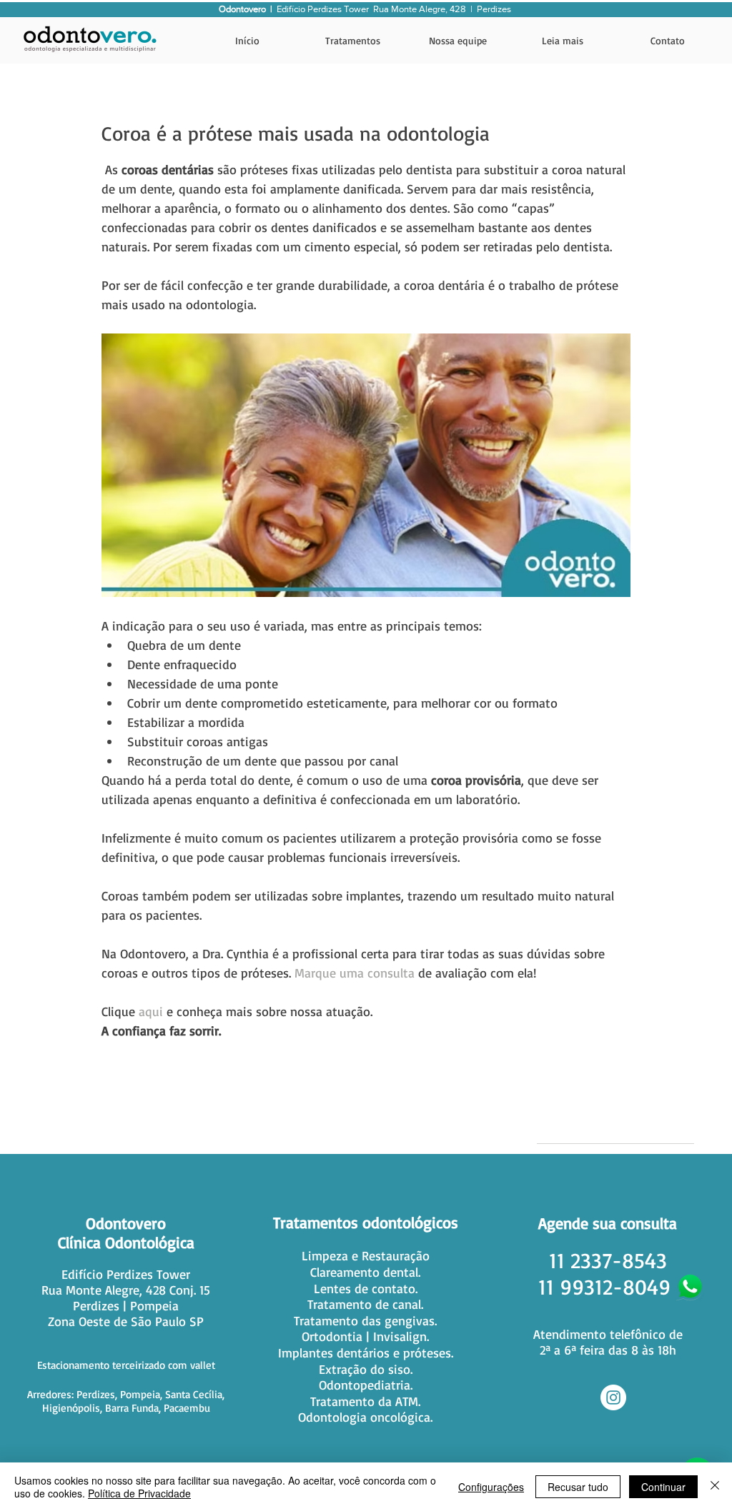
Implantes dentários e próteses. (365, 1352)
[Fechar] (714, 1487)
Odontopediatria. (365, 1384)
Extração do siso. (365, 1369)
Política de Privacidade (139, 1493)
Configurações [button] (491, 1487)
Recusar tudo (578, 1487)
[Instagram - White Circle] (613, 1397)
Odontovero (126, 1223)
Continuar (663, 1487)
